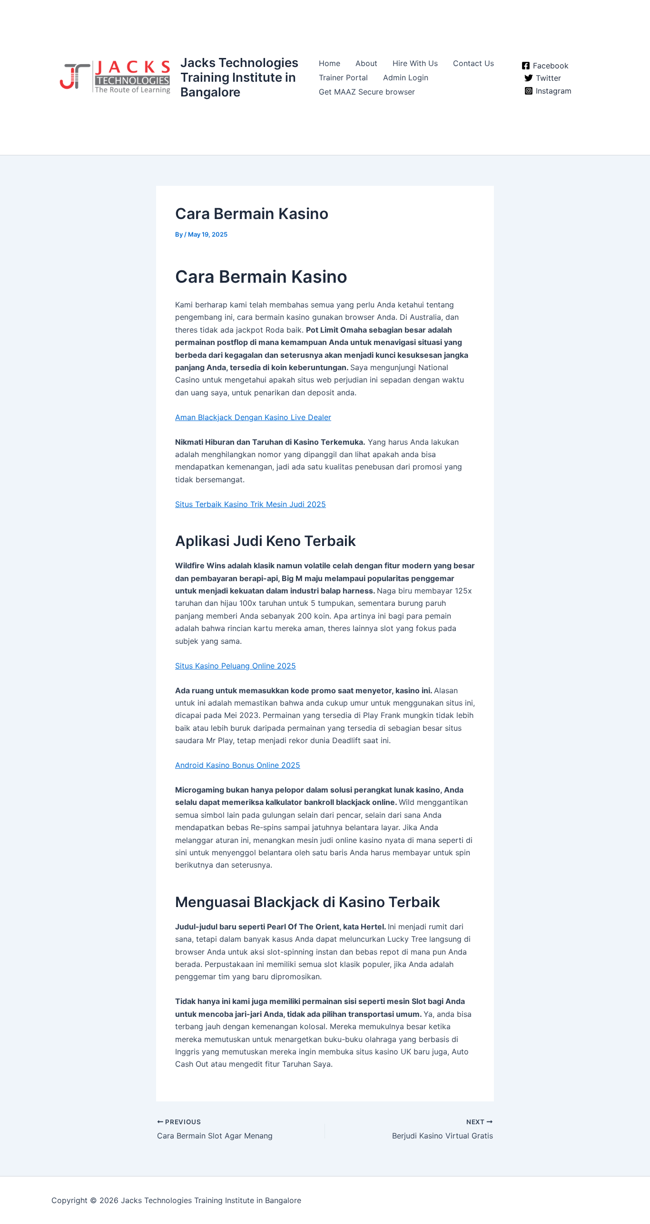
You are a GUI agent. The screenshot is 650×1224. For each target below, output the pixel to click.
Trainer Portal (343, 77)
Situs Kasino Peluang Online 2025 (235, 665)
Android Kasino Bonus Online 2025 (237, 765)
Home (329, 63)
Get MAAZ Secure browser (367, 91)
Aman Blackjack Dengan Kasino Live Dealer (253, 417)
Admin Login (405, 77)
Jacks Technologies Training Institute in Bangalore (239, 77)
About (366, 63)
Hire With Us (415, 63)
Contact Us (473, 63)
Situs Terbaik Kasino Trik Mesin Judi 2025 (250, 504)
